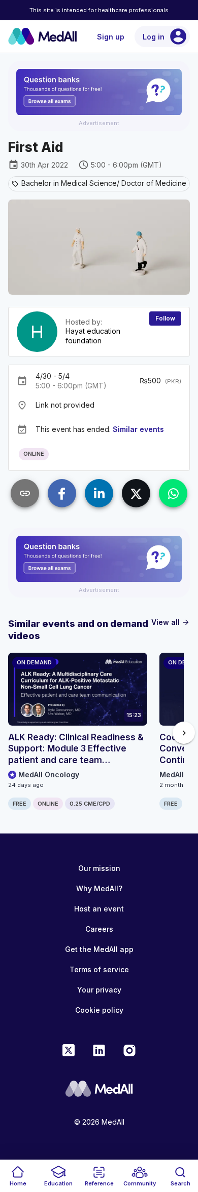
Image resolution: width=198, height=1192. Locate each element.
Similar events (138, 429)
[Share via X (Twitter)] (136, 493)
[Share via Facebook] (62, 493)
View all (170, 622)
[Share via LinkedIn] (99, 493)
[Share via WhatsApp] (173, 493)
